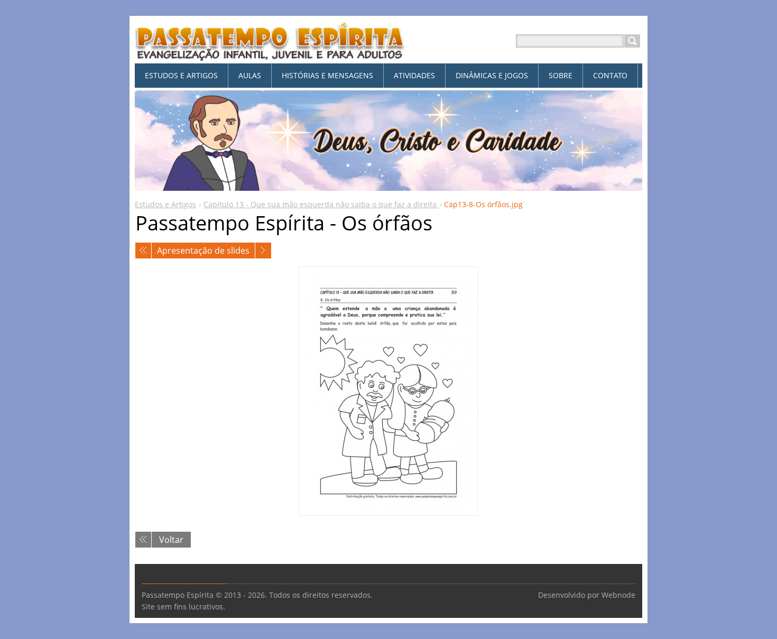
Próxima (263, 250)
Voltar (171, 539)
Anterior (143, 250)
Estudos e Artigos (165, 204)
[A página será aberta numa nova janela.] (388, 391)
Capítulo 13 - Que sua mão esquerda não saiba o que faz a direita (321, 204)
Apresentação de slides (203, 250)
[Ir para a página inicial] (270, 53)
